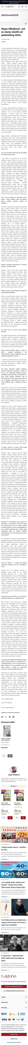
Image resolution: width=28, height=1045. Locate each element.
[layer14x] (22, 1019)
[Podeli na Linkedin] (13, 717)
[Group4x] (14, 1019)
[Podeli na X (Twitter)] (6, 717)
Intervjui (3, 41)
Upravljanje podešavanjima (14, 1042)
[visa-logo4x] (4, 1019)
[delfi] (4, 1014)
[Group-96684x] (21, 1014)
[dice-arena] (12, 1014)
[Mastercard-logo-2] (9, 1019)
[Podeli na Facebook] (2, 717)
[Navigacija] (14, 23)
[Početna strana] (9, 7)
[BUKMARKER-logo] (9, 15)
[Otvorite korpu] (22, 7)
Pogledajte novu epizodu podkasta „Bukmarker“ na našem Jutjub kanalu (14, 2)
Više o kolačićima (20, 1030)
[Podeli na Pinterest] (10, 717)
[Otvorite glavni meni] (2, 7)
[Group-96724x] (18, 1019)
